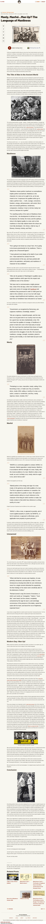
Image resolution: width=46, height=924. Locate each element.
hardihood (33, 289)
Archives (35, 917)
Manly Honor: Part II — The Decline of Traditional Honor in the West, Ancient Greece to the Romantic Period (39, 885)
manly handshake (11, 418)
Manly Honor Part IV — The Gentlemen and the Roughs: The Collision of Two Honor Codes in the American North (38, 902)
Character (4, 12)
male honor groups (30, 704)
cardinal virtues (40, 129)
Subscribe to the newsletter (6, 923)
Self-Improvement (10, 12)
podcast (43, 1)
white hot (30, 127)
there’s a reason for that (33, 726)
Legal (16, 917)
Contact (11, 917)
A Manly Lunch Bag (24, 898)
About (21, 917)
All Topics (28, 917)
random (38, 1)
